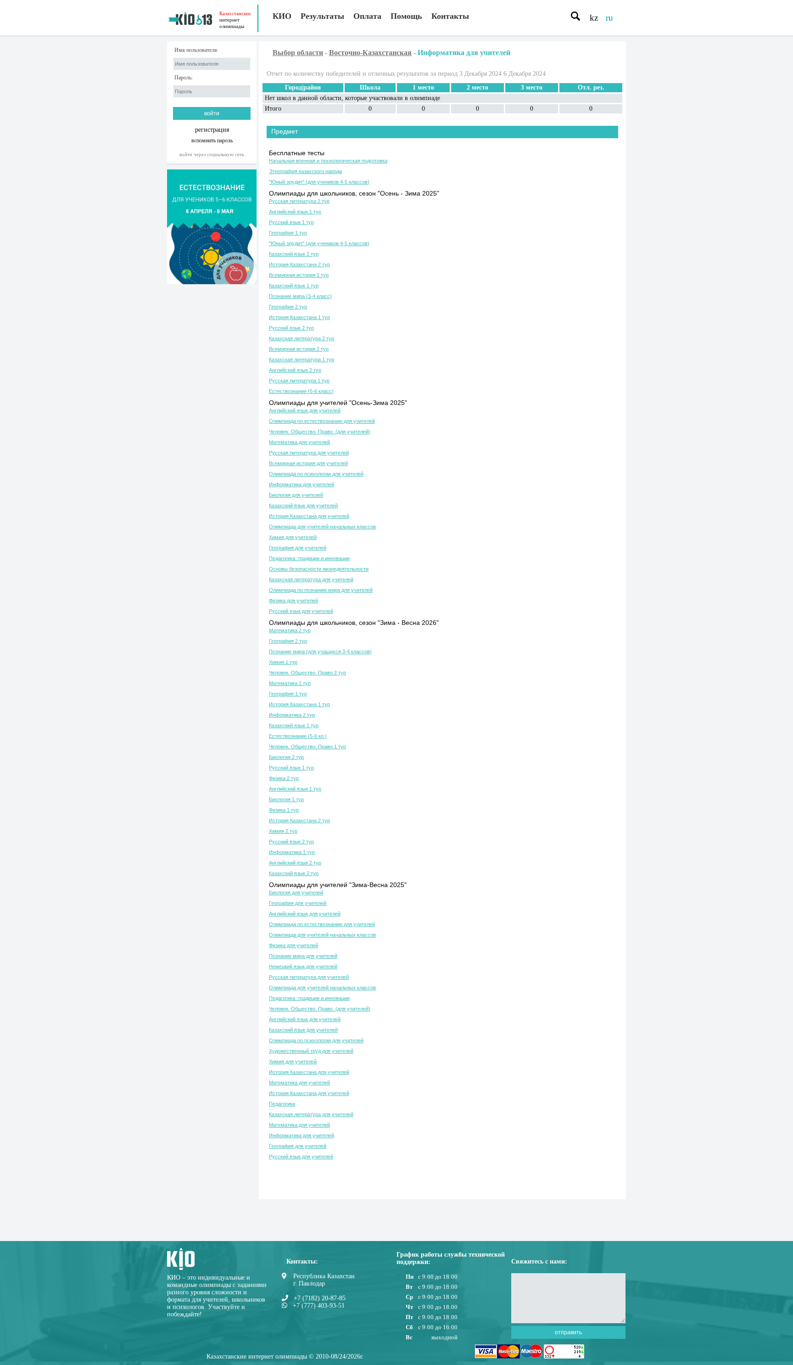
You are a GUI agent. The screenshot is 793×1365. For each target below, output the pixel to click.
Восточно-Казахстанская (370, 52)
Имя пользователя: (196, 50)
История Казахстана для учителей (309, 516)
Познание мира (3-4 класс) (300, 296)
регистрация (212, 129)
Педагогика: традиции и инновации (309, 558)
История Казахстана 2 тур (299, 264)
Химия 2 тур (283, 831)
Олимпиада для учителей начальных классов (322, 526)
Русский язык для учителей (301, 611)
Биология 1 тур (286, 799)
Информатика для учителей (301, 484)
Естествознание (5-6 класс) (301, 391)
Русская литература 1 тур (299, 380)
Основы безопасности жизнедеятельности (319, 569)
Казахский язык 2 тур (293, 254)
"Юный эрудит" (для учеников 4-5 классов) (319, 182)
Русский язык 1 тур (291, 222)
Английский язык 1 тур (295, 211)
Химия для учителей (293, 537)
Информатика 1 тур (292, 852)
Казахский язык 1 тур (293, 285)
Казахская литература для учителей (311, 579)
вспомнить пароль (212, 140)
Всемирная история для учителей (308, 463)
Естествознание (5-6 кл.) (298, 736)
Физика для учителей (293, 600)
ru (609, 17)
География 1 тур (288, 233)
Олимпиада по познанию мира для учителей (321, 590)
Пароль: (183, 78)
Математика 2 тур (290, 630)
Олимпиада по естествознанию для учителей (322, 421)
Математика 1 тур (290, 683)
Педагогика (282, 1104)
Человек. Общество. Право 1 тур (307, 746)
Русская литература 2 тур (299, 201)
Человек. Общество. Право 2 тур (307, 672)
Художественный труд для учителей (311, 1051)
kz (594, 17)
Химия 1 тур (283, 662)
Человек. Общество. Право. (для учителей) (319, 431)
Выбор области (298, 52)
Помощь (406, 16)
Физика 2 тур (284, 778)
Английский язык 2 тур (295, 370)
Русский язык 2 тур (291, 328)
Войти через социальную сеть (211, 154)
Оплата (367, 16)
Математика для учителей (299, 442)
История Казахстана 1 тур (299, 317)
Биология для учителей (296, 495)
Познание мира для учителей (303, 956)
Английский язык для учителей (305, 410)
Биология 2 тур (286, 757)
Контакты (450, 16)
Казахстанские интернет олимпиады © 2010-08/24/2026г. (285, 1356)
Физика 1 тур (284, 810)
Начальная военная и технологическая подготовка (328, 160)
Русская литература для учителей (309, 452)
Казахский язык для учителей (303, 505)
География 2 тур (288, 306)
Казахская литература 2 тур (301, 338)
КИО (282, 16)
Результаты (322, 16)
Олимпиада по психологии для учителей (316, 474)
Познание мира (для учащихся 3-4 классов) (320, 651)
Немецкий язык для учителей (303, 966)
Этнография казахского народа (305, 171)
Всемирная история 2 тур (299, 349)
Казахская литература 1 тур (301, 359)
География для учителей (297, 547)
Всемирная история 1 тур (299, 275)
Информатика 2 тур (292, 715)
